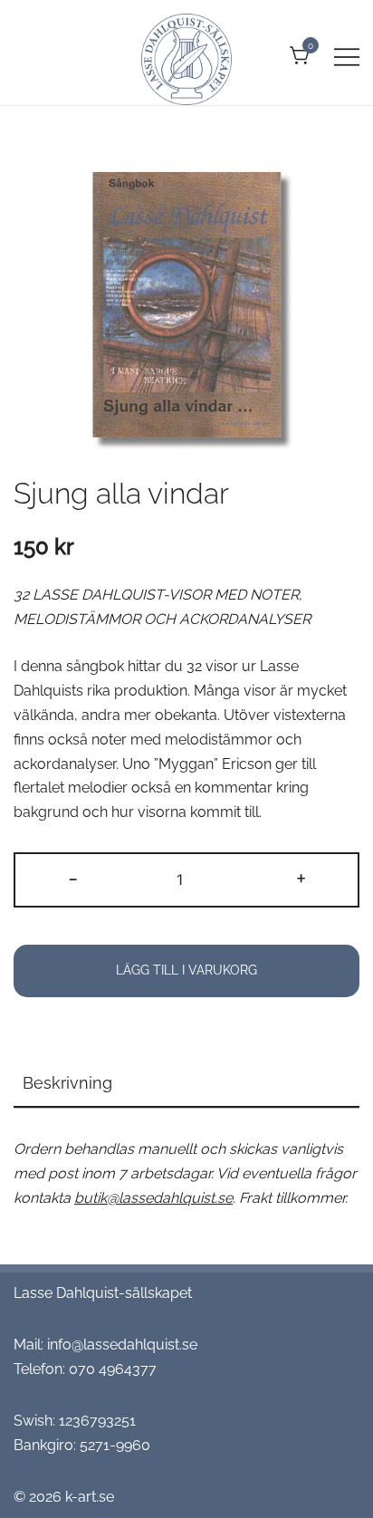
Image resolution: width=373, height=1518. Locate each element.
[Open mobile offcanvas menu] (346, 56)
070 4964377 (113, 1369)
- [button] (73, 877)
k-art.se (89, 1496)
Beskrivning (67, 1082)
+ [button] (301, 877)
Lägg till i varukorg (186, 970)
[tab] (186, 1084)
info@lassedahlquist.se (122, 1344)
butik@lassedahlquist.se (153, 1197)
